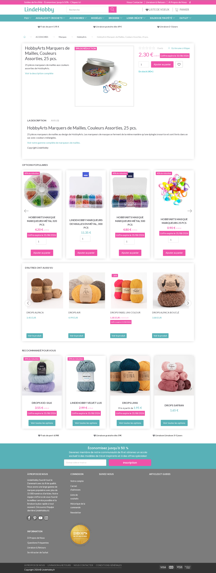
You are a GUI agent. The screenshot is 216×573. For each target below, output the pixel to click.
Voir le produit (34, 335)
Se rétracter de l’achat (37, 552)
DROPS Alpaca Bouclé (165, 312)
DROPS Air (74, 312)
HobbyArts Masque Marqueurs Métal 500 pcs (130, 221)
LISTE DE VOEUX (159, 9)
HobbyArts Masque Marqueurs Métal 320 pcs (42, 221)
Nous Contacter (135, 2)
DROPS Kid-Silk (42, 402)
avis (160, 48)
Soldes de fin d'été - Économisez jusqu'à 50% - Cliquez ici (52, 2)
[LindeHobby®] (39, 9)
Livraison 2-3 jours (169, 26)
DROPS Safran (174, 405)
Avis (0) (55, 120)
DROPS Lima (130, 402)
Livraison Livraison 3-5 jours (168, 435)
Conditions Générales (109, 565)
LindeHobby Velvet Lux (86, 402)
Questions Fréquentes (38, 542)
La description (36, 120)
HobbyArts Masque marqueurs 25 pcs (174, 221)
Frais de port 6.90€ (50, 435)
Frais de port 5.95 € (50, 26)
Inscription (130, 462)
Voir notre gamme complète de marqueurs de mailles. (53, 142)
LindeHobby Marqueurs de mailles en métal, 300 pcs (86, 224)
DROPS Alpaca (35, 312)
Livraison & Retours (155, 2)
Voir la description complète (39, 73)
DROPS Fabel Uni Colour (125, 312)
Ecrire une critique (180, 48)
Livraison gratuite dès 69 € (109, 26)
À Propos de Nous (178, 2)
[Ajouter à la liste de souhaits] (179, 64)
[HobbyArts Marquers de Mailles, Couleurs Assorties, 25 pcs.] (104, 75)
